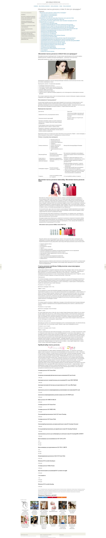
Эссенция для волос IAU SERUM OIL (48, 34)
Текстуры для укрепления (62, 490)
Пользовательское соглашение (47, 534)
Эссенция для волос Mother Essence (48, 47)
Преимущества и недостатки (47, 16)
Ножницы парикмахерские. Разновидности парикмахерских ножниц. (27, 22)
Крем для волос (75, 490)
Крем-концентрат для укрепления (75, 491)
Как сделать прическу (44, 6)
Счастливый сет (44, 50)
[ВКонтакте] (43, 497)
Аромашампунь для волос (56, 491)
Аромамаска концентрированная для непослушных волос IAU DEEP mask (56, 30)
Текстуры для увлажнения (48, 490)
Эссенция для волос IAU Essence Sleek (49, 23)
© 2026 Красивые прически (24, 534)
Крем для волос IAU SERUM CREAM (48, 31)
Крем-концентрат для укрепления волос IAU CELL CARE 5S (53, 43)
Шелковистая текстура (55, 490)
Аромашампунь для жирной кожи (48, 491)
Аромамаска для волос (70, 490)
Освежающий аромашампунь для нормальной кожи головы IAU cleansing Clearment (58, 38)
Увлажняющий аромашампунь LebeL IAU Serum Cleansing (53, 35)
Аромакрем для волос (41, 490)
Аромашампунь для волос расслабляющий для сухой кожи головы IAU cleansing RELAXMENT (60, 40)
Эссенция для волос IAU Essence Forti (49, 32)
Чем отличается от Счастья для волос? (49, 14)
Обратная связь (61, 534)
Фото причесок (67, 6)
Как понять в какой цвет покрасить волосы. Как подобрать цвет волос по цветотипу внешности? (28, 18)
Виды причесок (54, 6)
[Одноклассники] (62, 497)
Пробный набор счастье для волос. (47, 22)
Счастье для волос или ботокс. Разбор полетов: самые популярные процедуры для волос (58, 20)
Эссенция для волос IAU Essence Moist (49, 36)
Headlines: (23, 14)
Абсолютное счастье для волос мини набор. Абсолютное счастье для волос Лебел (57, 18)
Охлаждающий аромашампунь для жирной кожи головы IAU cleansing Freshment (57, 39)
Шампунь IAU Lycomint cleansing (47, 51)
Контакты (41, 534)
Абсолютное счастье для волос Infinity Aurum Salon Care (52, 19)
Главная (36, 6)
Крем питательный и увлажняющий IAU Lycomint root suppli (53, 48)
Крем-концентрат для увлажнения (65, 491)
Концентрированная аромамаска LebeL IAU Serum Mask (52, 44)
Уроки (60, 6)
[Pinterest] (52, 497)
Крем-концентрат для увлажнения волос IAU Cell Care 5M (53, 42)
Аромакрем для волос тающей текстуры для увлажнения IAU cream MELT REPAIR (58, 26)
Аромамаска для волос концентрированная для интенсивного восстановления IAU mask (59, 28)
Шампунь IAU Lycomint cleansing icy (48, 46)
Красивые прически (53, 2)
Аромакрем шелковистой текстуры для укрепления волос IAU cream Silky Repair (57, 27)
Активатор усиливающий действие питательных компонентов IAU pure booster (57, 24)
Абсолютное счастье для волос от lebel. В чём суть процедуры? (53, 12)
